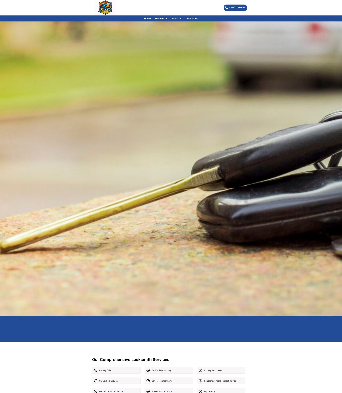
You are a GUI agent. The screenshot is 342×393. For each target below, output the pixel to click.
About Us (176, 18)
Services (159, 18)
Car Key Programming (161, 370)
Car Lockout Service (108, 381)
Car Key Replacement (213, 370)
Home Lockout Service (162, 391)
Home (147, 18)
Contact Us (191, 18)
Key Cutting (209, 391)
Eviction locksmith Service (111, 391)
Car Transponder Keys (162, 381)
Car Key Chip (105, 370)
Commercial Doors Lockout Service (220, 381)
